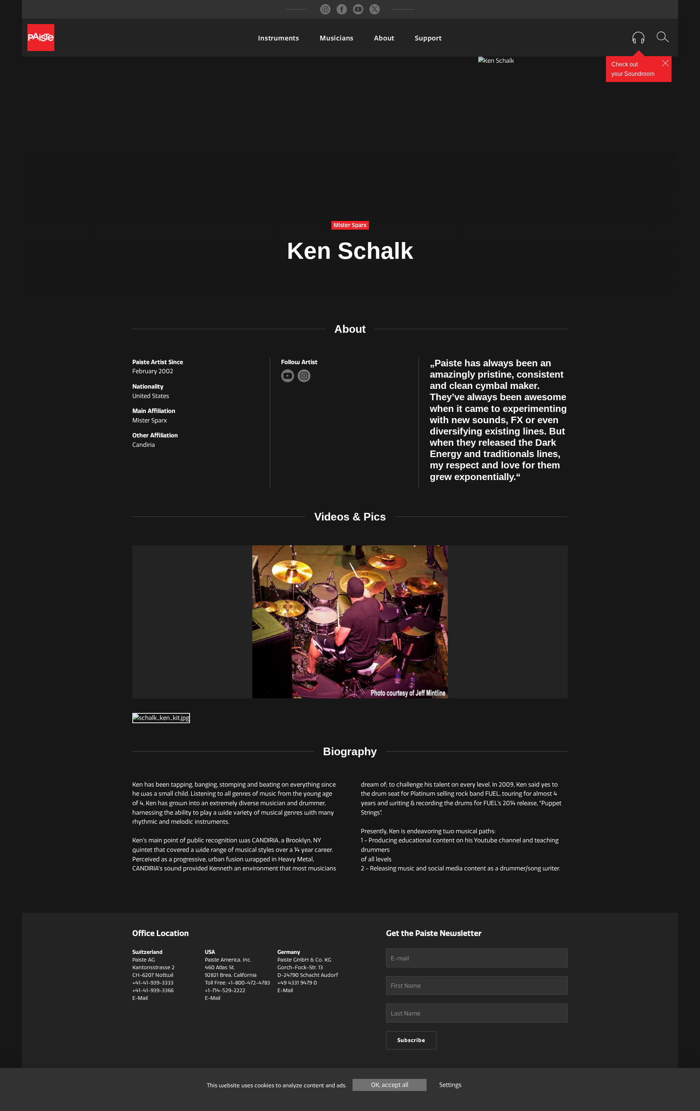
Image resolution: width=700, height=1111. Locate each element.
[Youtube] (289, 380)
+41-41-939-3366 (153, 990)
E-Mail (140, 998)
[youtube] (358, 9)
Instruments (278, 38)
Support (428, 38)
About (384, 38)
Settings (450, 1084)
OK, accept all (389, 1084)
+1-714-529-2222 (225, 990)
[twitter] (374, 9)
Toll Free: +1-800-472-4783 (237, 983)
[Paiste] (40, 37)
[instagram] (325, 9)
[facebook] (342, 9)
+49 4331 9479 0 (297, 983)
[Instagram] (305, 380)
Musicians (337, 38)
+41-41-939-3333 (153, 983)
